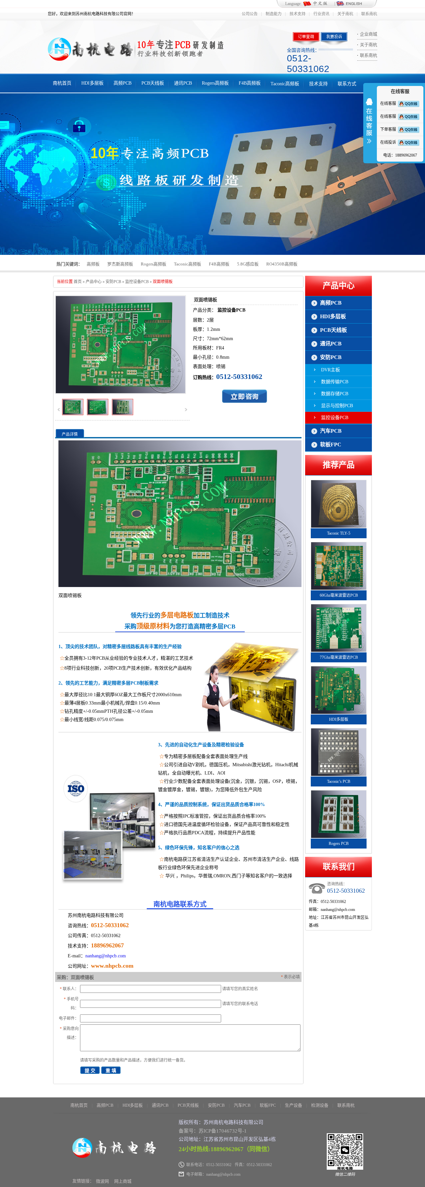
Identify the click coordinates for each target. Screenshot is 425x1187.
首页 (78, 281)
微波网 (102, 1181)
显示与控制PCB (337, 405)
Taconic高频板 (285, 83)
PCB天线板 (152, 83)
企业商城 (368, 34)
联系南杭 (369, 14)
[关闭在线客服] (369, 125)
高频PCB (122, 83)
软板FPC (330, 444)
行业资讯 (321, 14)
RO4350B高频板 (282, 263)
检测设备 (319, 1105)
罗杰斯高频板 (120, 263)
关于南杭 (345, 14)
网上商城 (122, 1181)
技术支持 (297, 14)
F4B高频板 (250, 83)
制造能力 (274, 14)
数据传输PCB (334, 381)
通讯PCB (183, 83)
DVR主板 (330, 369)
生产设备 (293, 1105)
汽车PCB (331, 431)
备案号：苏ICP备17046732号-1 (213, 1131)
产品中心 (94, 281)
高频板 (93, 263)
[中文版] (318, 4)
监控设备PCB (137, 281)
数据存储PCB (334, 393)
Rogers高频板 (215, 83)
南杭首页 (62, 83)
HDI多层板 (92, 83)
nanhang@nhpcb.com (105, 955)
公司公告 (250, 14)
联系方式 (347, 83)
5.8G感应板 (248, 263)
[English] (349, 4)
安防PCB (113, 281)
